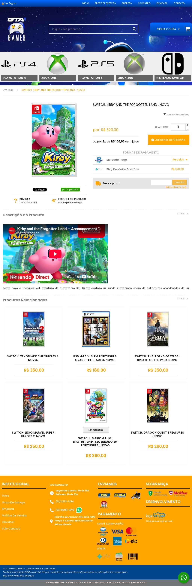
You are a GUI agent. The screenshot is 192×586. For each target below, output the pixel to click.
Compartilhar (71, 189)
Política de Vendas (14, 515)
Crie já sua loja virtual (159, 521)
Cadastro (144, 3)
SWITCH (8, 90)
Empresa (127, 3)
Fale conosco (11, 528)
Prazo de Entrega (105, 3)
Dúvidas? (162, 3)
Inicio (85, 3)
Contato (179, 3)
